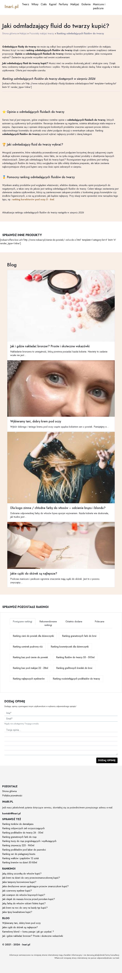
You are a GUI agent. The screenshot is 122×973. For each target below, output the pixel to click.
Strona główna (9, 33)
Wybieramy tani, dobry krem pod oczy (21, 923)
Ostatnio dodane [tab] (73, 621)
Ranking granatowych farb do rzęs (19, 837)
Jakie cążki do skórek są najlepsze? (20, 927)
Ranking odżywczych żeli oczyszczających (23, 828)
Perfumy (63, 4)
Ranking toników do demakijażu (17, 824)
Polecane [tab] (99, 621)
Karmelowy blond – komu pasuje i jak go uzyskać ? (28, 931)
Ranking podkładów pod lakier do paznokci (24, 849)
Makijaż (74, 4)
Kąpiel (52, 4)
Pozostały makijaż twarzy (41, 33)
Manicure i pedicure (99, 6)
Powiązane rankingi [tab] (22, 621)
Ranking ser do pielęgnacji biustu (18, 854)
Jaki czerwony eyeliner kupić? (17, 890)
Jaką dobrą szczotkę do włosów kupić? (22, 873)
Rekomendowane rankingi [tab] (48, 623)
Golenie (86, 4)
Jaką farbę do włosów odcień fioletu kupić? (24, 903)
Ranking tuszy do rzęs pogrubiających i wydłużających (29, 841)
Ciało (44, 4)
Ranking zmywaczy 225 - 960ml (18, 845)
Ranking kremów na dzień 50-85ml (19, 862)
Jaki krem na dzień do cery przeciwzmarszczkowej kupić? (31, 877)
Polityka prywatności (12, 795)
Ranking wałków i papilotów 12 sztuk (20, 858)
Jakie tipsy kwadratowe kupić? (17, 912)
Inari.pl (11, 6)
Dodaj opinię (107, 760)
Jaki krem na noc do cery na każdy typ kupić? (25, 907)
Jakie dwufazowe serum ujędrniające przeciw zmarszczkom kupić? (35, 886)
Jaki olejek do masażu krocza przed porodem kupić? (28, 899)
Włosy (34, 4)
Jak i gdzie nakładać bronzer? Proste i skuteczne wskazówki (32, 936)
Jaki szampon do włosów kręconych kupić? (23, 895)
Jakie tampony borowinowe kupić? (19, 882)
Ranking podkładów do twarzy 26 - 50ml (22, 832)
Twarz (25, 4)
